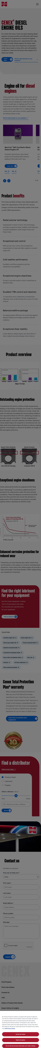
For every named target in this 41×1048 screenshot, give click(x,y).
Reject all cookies (20, 1040)
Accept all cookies (20, 1034)
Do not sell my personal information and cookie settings (20, 1046)
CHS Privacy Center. (10, 1028)
